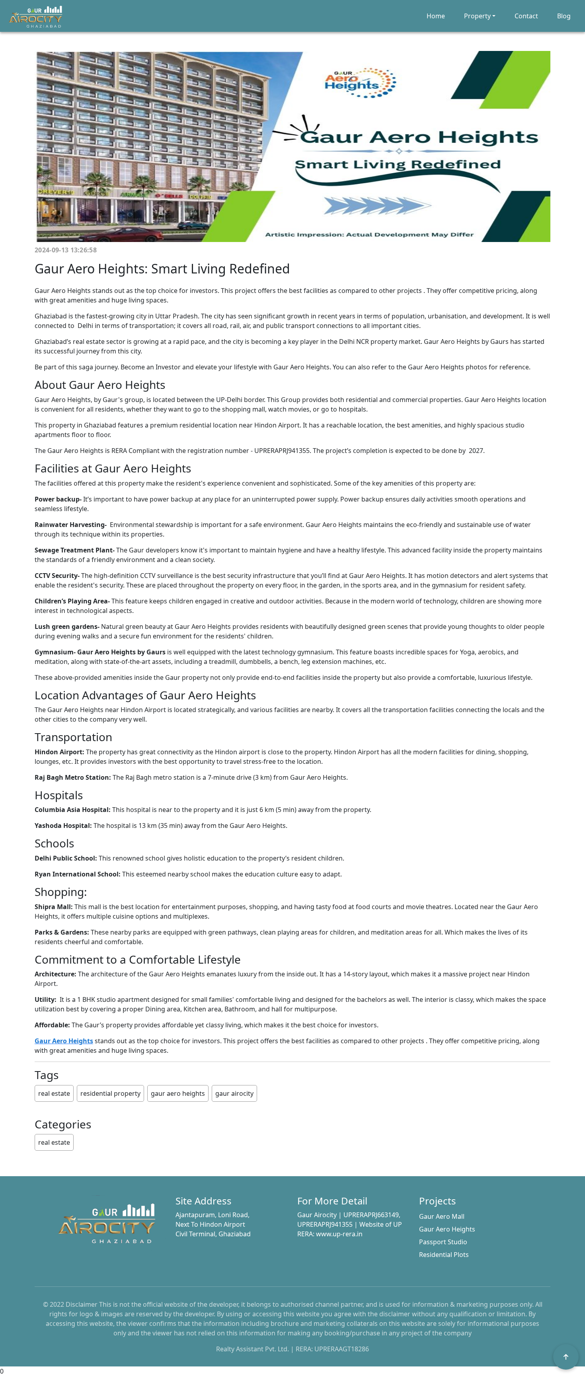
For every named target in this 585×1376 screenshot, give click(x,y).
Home (436, 16)
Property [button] (477, 16)
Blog (564, 16)
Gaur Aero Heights (447, 1229)
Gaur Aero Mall (441, 1216)
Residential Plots (444, 1254)
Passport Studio (443, 1241)
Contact (526, 16)
